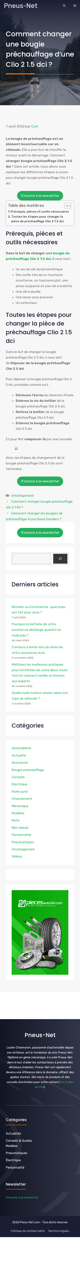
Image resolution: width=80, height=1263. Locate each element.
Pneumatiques (23, 842)
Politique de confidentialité (28, 1231)
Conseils (18, 777)
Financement (22, 799)
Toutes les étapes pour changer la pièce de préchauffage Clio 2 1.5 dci (37, 219)
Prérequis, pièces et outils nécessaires (40, 211)
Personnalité (21, 835)
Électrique (13, 1160)
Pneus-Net (20, 6)
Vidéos (17, 856)
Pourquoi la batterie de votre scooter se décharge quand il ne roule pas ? (36, 629)
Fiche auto (20, 791)
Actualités (13, 1133)
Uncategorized (22, 495)
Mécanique (20, 806)
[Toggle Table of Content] (65, 206)
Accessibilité (21, 748)
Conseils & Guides (19, 1141)
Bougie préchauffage (28, 770)
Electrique (19, 784)
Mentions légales (59, 1231)
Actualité (19, 755)
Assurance (20, 762)
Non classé (20, 828)
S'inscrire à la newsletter (40, 196)
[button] (64, 6)
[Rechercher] (60, 559)
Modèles (18, 813)
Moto (16, 820)
